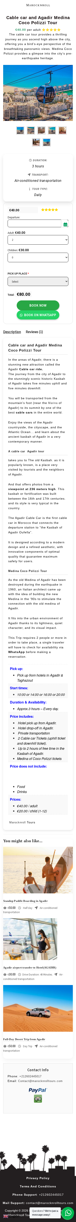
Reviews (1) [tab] (34, 331)
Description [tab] (12, 331)
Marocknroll (38, 5)
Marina (53, 403)
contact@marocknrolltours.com (49, 1203)
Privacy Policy (38, 1178)
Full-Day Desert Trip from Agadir (24, 1039)
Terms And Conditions (38, 1186)
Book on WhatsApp (40, 315)
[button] (38, 314)
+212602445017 (30, 1076)
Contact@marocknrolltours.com (40, 1081)
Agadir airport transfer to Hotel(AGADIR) (29, 967)
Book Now (38, 305)
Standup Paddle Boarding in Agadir (25, 900)
